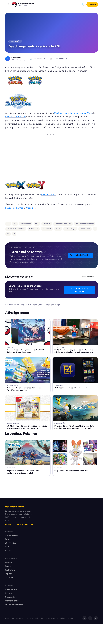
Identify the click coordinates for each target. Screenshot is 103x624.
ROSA (58, 229)
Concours (9, 578)
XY (8, 234)
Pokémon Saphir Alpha (16, 229)
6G (15, 224)
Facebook (10, 208)
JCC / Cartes (10, 543)
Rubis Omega (70, 229)
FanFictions (10, 570)
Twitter (19, 208)
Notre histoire (11, 589)
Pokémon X (33, 229)
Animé (7, 547)
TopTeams (9, 574)
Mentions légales (12, 601)
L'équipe (8, 593)
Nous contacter (11, 597)
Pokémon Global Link (15, 116)
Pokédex (8, 539)
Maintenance (26, 224)
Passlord (8, 562)
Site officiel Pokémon (14, 605)
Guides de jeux (11, 535)
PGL (36, 224)
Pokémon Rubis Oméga (85, 224)
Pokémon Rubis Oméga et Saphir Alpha (73, 113)
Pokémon (46, 224)
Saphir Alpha (85, 229)
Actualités (9, 551)
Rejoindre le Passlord (80, 255)
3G (8, 224)
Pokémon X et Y (48, 194)
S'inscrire (92, 4)
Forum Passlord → (89, 276)
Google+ (30, 208)
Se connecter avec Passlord (79, 290)
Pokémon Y (47, 229)
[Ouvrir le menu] (8, 4)
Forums (8, 566)
